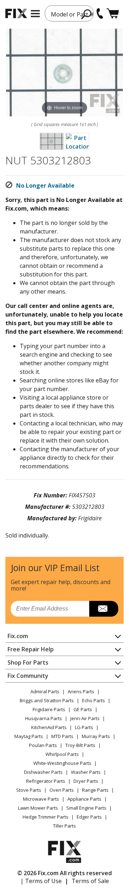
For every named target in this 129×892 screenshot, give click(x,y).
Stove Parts (28, 790)
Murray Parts (96, 736)
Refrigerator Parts (45, 781)
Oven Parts (61, 790)
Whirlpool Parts (62, 754)
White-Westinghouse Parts (62, 763)
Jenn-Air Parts (85, 718)
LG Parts (84, 727)
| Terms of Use (41, 881)
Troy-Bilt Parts (80, 745)
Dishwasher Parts (43, 772)
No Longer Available (45, 185)
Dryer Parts (85, 781)
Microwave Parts (41, 799)
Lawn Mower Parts (38, 808)
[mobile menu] (35, 14)
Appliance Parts (84, 799)
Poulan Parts (43, 745)
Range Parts (95, 790)
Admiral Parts (44, 691)
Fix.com (18, 636)
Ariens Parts (81, 691)
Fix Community (28, 676)
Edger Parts (89, 817)
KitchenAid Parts (49, 727)
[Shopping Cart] (112, 13)
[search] (86, 14)
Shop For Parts (28, 662)
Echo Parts (93, 700)
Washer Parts (86, 772)
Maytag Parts (28, 736)
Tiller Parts (64, 826)
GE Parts (82, 709)
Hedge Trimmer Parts (45, 817)
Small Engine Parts (86, 808)
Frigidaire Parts (49, 709)
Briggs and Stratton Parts (47, 700)
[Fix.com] (16, 13)
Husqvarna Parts (43, 718)
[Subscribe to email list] (103, 609)
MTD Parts (62, 736)
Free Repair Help (31, 649)
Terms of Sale (90, 881)
